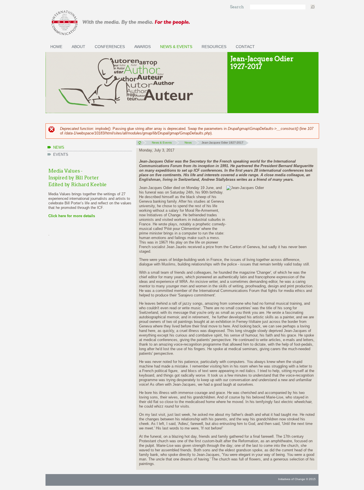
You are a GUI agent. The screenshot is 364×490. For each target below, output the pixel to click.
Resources (214, 46)
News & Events (176, 46)
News (58, 147)
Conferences (110, 46)
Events (60, 154)
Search (237, 7)
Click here (57, 216)
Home (56, 46)
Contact (245, 46)
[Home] (137, 23)
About (78, 46)
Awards (142, 46)
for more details (80, 216)
